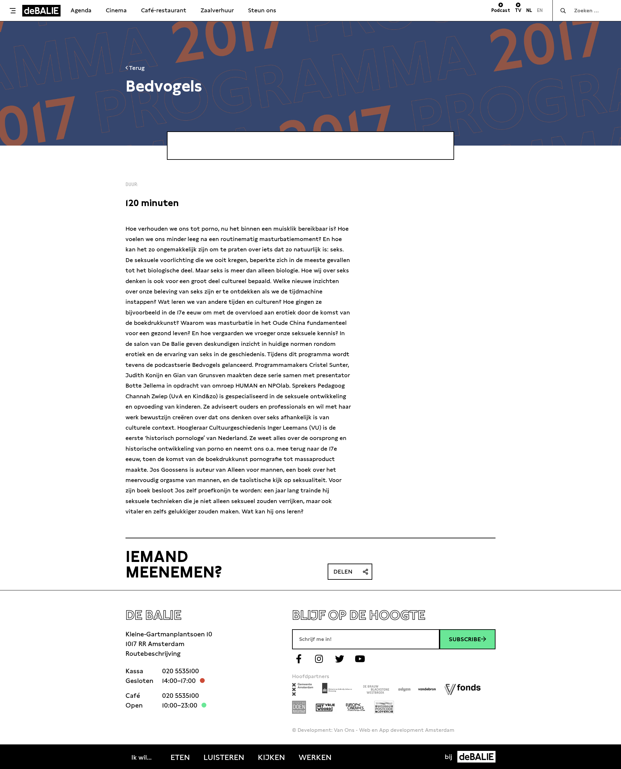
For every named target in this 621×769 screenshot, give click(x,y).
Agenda (81, 10)
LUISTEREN (223, 757)
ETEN (180, 757)
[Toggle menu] (13, 10)
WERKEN (315, 757)
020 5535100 (180, 671)
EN (540, 10)
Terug (136, 67)
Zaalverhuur (217, 10)
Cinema (116, 10)
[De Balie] (41, 10)
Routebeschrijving (152, 653)
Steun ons (262, 10)
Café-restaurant (163, 10)
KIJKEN (271, 757)
